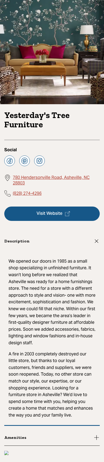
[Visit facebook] (9, 161)
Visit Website (49, 213)
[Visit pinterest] (24, 161)
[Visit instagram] (39, 161)
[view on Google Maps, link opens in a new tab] (6, 453)
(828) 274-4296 (27, 193)
